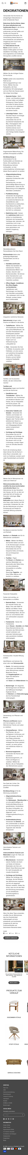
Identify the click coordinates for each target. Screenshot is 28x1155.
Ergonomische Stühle (8, 1129)
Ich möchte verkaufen (8, 1131)
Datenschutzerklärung (9, 1092)
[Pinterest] (8, 1119)
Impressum (6, 1098)
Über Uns (5, 1087)
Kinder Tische (6, 1127)
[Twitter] (6, 1119)
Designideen (6, 1138)
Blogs (4, 1140)
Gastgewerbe (6, 1136)
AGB (4, 1090)
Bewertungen (6, 1105)
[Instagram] (11, 1119)
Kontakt (5, 1100)
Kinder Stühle (6, 1125)
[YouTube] (13, 1119)
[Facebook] (4, 1119)
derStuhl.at (11, 1146)
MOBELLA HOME (7, 1103)
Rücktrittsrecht (7, 1094)
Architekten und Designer (9, 1133)
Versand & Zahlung (8, 1096)
